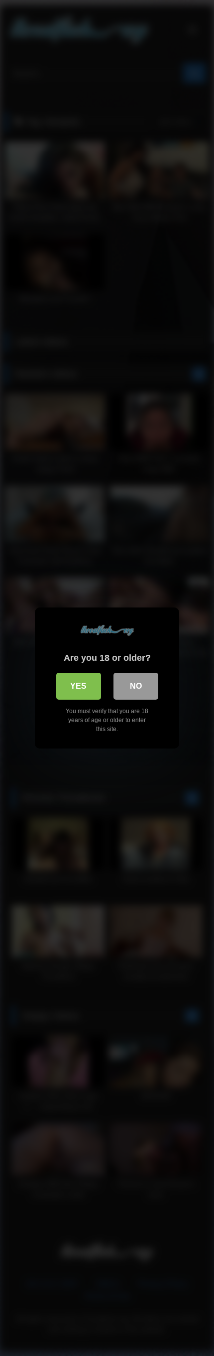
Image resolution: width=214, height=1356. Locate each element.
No (136, 686)
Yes (78, 686)
